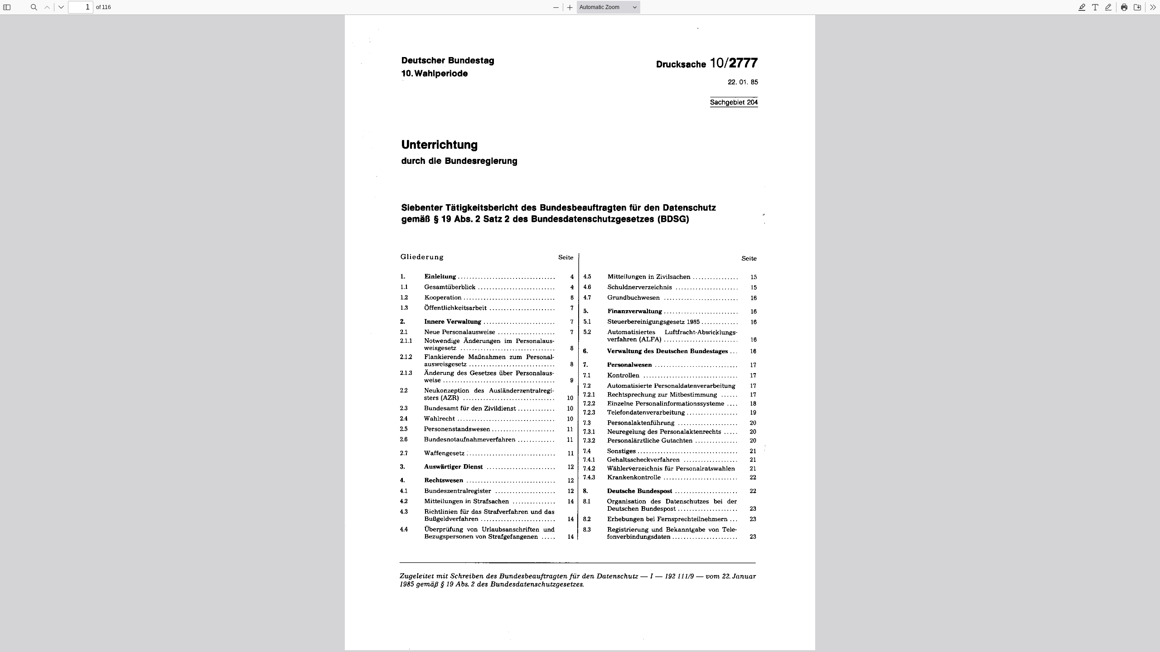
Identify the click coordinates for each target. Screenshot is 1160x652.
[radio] (1082, 7)
